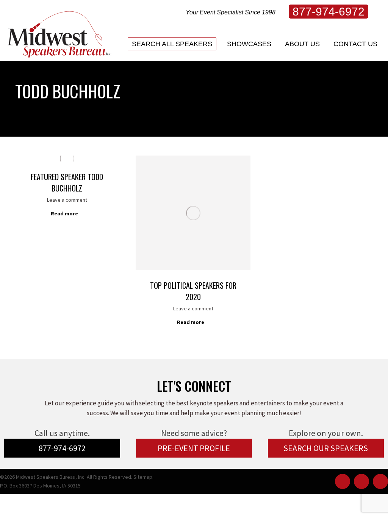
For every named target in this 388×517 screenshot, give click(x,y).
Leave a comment (67, 199)
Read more (64, 213)
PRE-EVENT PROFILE (194, 448)
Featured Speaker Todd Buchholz (67, 182)
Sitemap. (143, 476)
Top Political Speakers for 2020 (193, 291)
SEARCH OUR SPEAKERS (325, 448)
